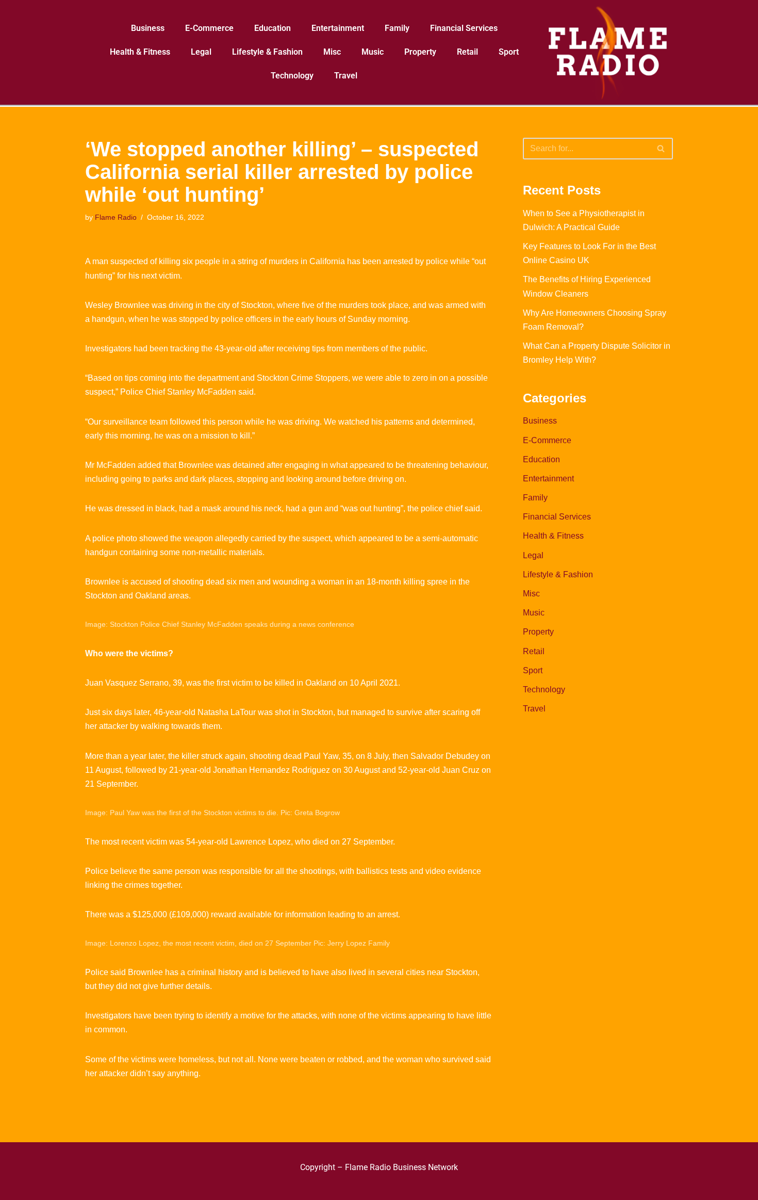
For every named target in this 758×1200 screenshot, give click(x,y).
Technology (292, 75)
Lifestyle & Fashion (267, 52)
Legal (201, 52)
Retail (467, 52)
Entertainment (337, 28)
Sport (509, 52)
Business (147, 28)
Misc (332, 52)
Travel (345, 75)
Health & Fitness (140, 52)
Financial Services (464, 28)
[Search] (661, 148)
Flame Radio (116, 217)
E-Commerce (209, 28)
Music (372, 52)
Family (397, 28)
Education (272, 28)
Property (420, 52)
